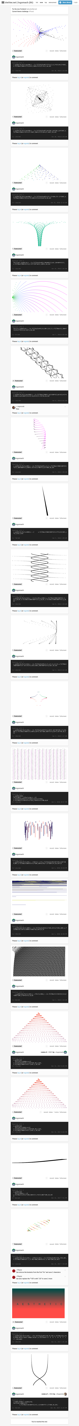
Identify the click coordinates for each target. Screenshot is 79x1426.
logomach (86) (25, 2)
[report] (46, 50)
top (46, 2)
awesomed (52, 2)
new (41, 2)
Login (75, 2)
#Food (31, 11)
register (26, 77)
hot (37, 2)
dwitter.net (10, 2)
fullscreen (63, 51)
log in (19, 77)
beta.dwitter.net (32, 9)
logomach (20, 57)
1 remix (56, 1112)
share (57, 51)
